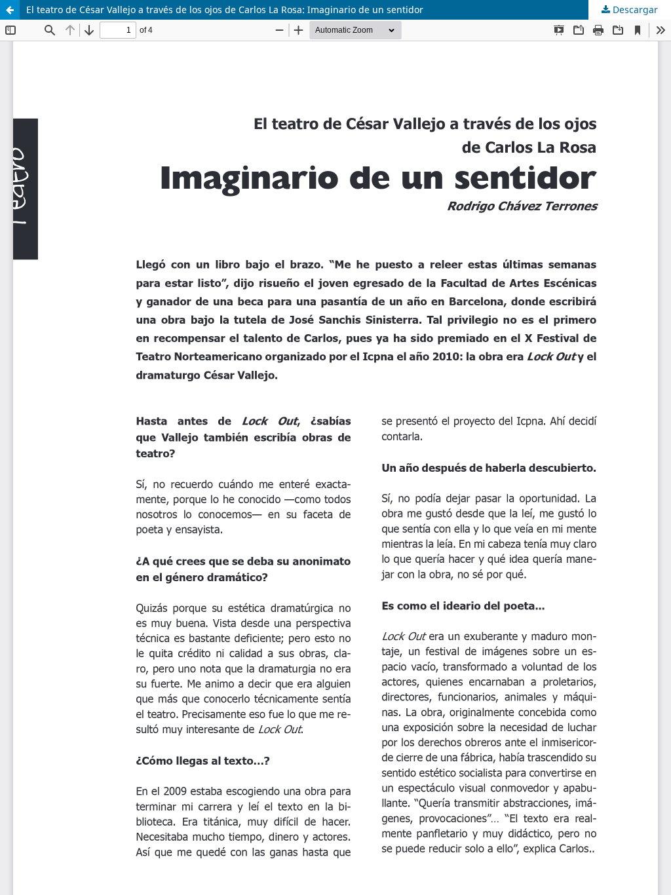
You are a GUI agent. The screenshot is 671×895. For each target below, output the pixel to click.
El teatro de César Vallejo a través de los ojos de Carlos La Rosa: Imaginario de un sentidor (224, 9)
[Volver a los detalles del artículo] (10, 10)
